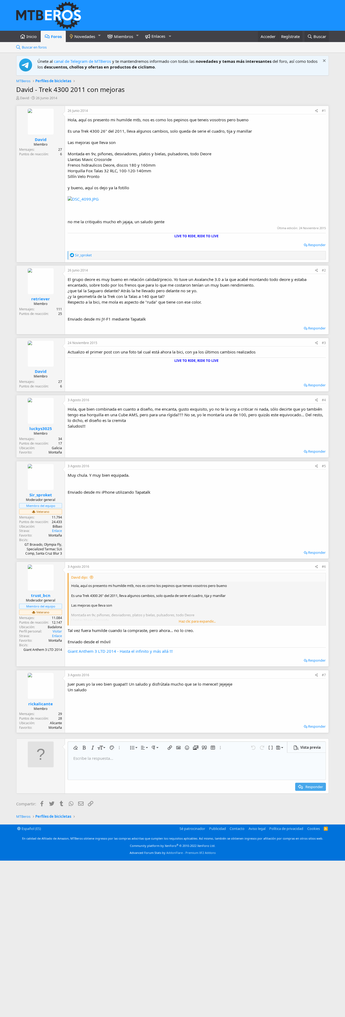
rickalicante (40, 703)
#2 (324, 270)
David (24, 97)
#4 (324, 400)
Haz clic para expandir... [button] (197, 621)
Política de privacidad (286, 828)
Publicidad (217, 828)
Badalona (55, 627)
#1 (324, 110)
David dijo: (79, 577)
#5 (324, 466)
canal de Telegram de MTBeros (82, 61)
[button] (99, 35)
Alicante (56, 723)
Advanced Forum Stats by (173, 853)
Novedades (84, 36)
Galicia (57, 448)
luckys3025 (40, 428)
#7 (324, 675)
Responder (317, 244)
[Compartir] (316, 111)
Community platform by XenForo (172, 846)
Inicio (31, 36)
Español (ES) (31, 828)
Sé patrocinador (192, 828)
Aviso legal (257, 828)
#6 (324, 566)
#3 (324, 343)
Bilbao (57, 526)
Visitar (57, 631)
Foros (56, 36)
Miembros (123, 36)
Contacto (237, 828)
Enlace (57, 530)
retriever (40, 298)
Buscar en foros (34, 47)
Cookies (313, 828)
